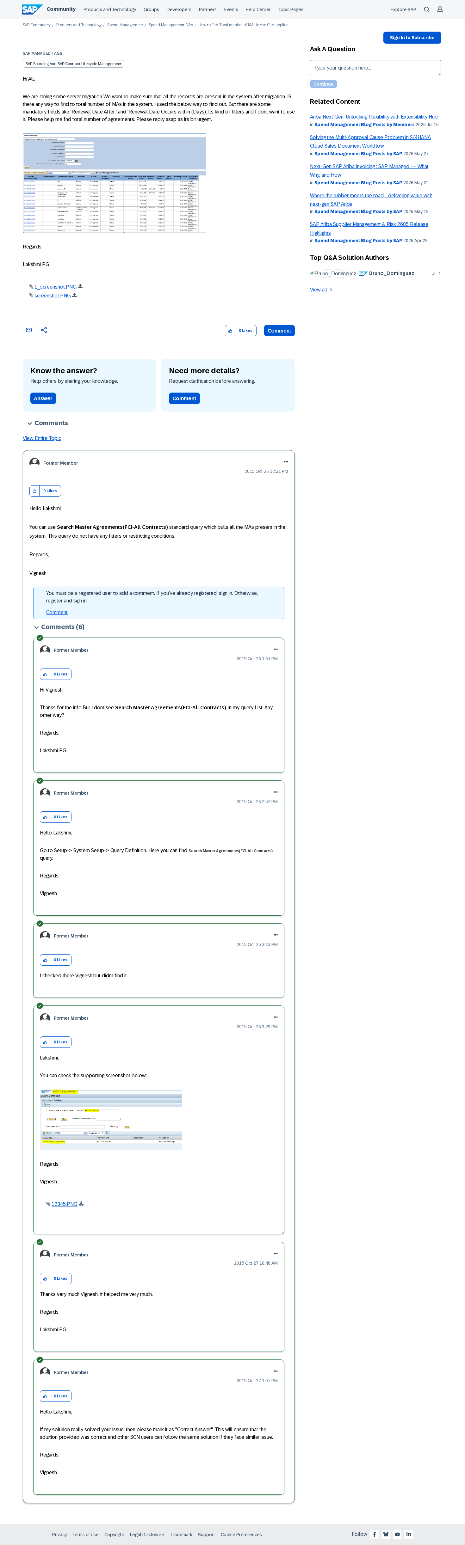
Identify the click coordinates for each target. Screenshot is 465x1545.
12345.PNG (65, 1204)
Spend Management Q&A (171, 25)
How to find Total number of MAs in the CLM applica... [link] (244, 25)
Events (231, 9)
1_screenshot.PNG (55, 287)
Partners (208, 9)
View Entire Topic (42, 438)
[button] (230, 330)
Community (61, 9)
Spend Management (125, 25)
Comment (279, 330)
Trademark (181, 1534)
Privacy (59, 1534)
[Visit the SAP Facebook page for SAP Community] (374, 1534)
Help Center (258, 9)
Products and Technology (110, 9)
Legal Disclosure (147, 1534)
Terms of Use (85, 1534)
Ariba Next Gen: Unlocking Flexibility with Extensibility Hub (374, 116)
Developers (179, 9)
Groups (151, 9)
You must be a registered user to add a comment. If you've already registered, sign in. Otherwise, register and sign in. (152, 596)
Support (206, 1534)
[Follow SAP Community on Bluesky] (385, 1534)
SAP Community (37, 25)
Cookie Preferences (241, 1534)
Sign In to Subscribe (412, 37)
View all (318, 289)
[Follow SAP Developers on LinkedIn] (408, 1534)
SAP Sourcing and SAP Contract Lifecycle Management (73, 64)
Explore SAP (403, 9)
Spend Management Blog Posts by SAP (358, 153)
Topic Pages (290, 9)
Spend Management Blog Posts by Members (364, 124)
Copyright (114, 1534)
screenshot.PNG (52, 295)
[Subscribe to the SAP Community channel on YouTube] (397, 1534)
